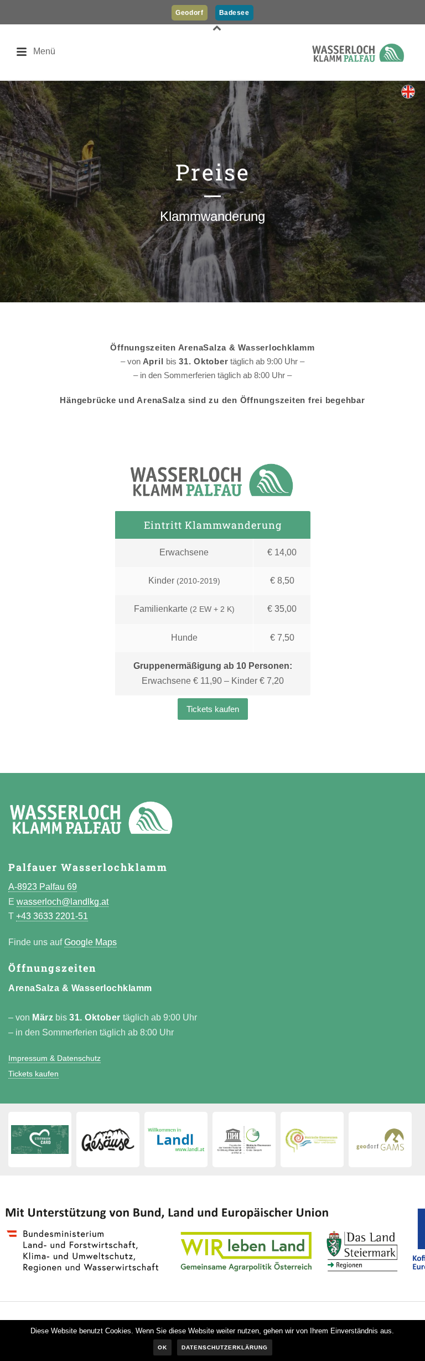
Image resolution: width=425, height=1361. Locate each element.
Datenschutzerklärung (225, 1347)
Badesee (234, 13)
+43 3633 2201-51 (52, 916)
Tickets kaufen (212, 709)
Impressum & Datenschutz (54, 1058)
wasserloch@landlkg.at (62, 901)
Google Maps (90, 942)
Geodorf (189, 13)
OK (162, 1347)
